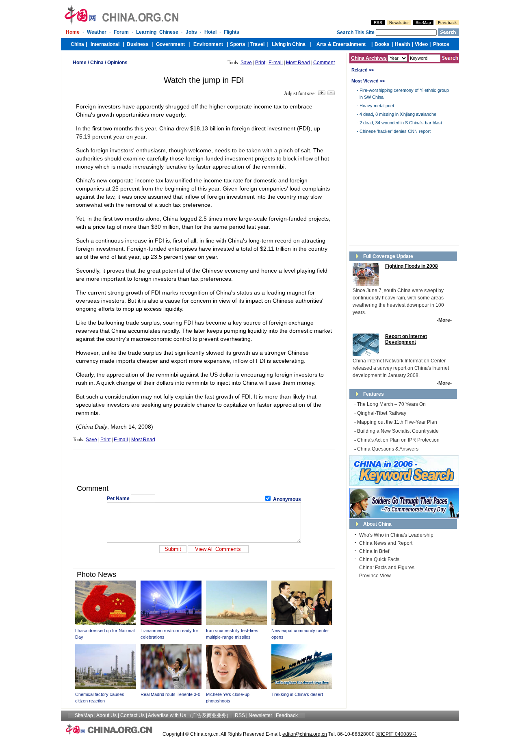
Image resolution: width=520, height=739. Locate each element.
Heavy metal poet (377, 105)
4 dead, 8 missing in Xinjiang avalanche (398, 114)
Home (80, 62)
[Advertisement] (204, 465)
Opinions (117, 62)
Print (260, 62)
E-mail (276, 62)
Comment (324, 62)
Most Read (298, 62)
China (97, 62)
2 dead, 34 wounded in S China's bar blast (401, 122)
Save (246, 62)
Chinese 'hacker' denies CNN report (395, 131)
